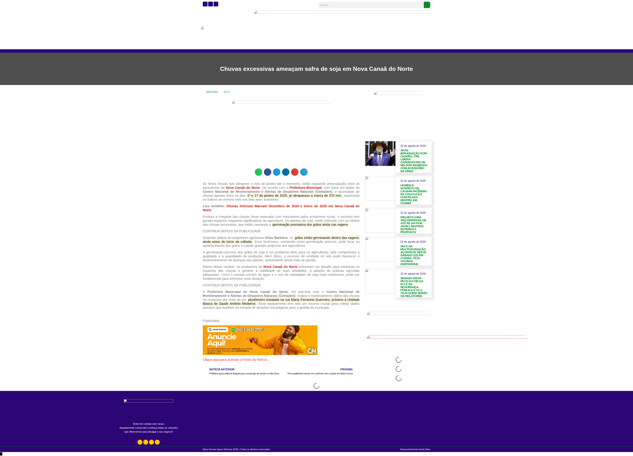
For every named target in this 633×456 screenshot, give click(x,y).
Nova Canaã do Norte (280, 267)
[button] (258, 172)
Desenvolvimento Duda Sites (415, 449)
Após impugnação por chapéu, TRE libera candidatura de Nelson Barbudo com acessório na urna (413, 161)
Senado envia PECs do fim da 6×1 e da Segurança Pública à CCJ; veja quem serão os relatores (413, 287)
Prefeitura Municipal (306, 187)
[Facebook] (145, 442)
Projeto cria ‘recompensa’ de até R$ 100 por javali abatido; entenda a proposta (413, 225)
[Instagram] (139, 442)
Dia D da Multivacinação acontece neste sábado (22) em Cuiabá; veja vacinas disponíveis (413, 255)
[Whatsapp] (151, 442)
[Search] (427, 5)
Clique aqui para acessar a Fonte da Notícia (235, 359)
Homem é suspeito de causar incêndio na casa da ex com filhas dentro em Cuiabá (413, 194)
